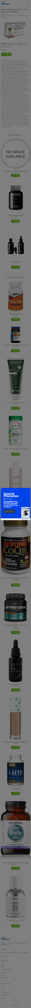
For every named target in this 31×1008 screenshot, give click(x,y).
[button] (9, 511)
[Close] (1, 489)
